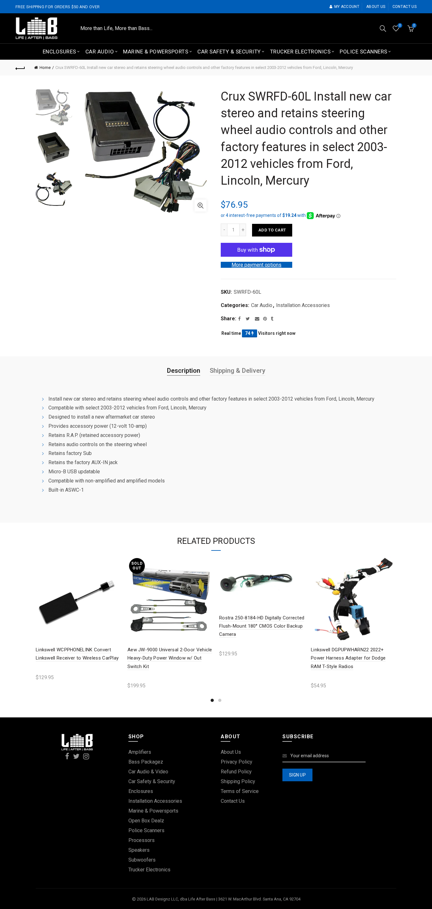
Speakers (139, 850)
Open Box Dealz (146, 821)
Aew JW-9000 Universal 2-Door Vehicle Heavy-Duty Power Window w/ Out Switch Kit (169, 658)
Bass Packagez (145, 762)
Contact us (404, 6)
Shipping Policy (238, 781)
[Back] (20, 67)
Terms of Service (240, 791)
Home (45, 67)
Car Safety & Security (229, 51)
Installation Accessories (303, 305)
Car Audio (99, 51)
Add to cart (272, 230)
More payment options (256, 265)
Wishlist (400, 25)
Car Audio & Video (148, 772)
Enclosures (59, 51)
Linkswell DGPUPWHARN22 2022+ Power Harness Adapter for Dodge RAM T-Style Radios (348, 658)
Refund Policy (236, 772)
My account (346, 6)
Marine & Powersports (155, 51)
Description (183, 370)
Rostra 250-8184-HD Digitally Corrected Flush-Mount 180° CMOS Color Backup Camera (261, 626)
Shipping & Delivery (237, 370)
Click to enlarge (200, 206)
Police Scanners (363, 51)
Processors (141, 840)
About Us (231, 752)
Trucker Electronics (300, 51)
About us (375, 6)
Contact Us (233, 801)
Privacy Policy (236, 762)
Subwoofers (142, 860)
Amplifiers (139, 752)
